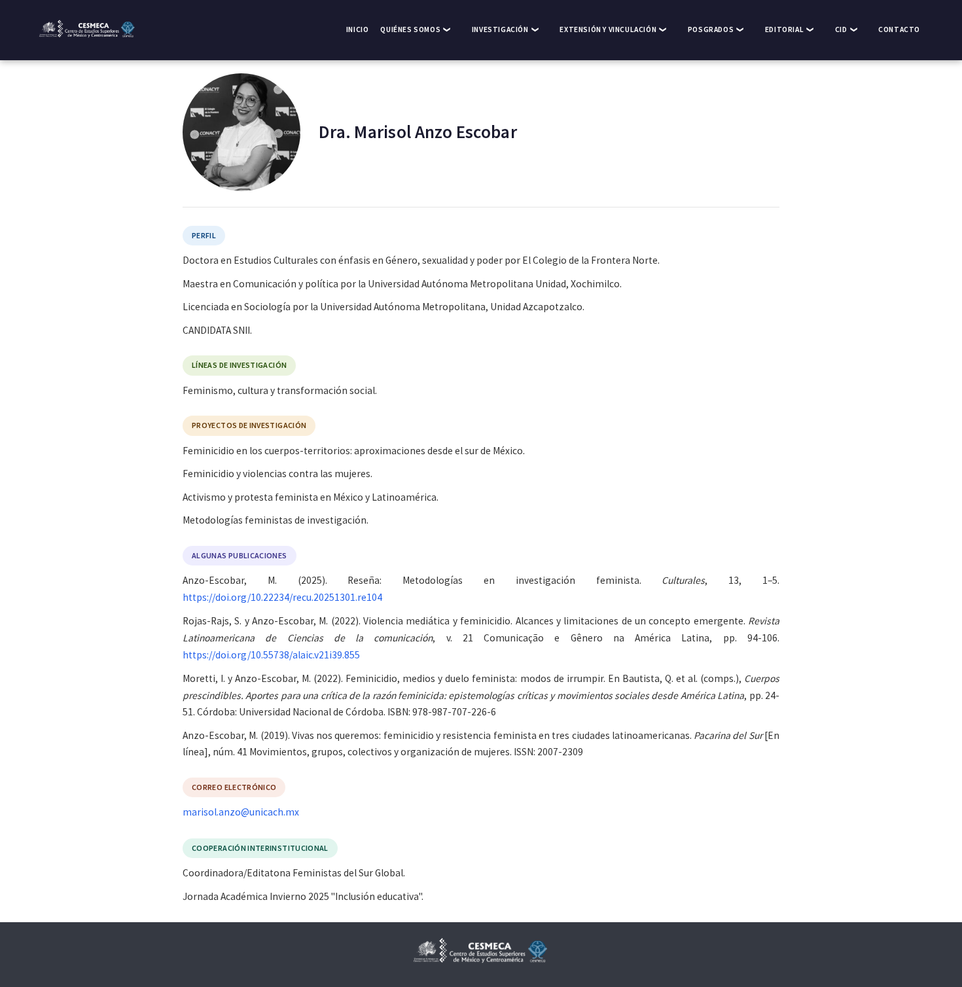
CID (841, 29)
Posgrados (711, 29)
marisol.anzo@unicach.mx (241, 812)
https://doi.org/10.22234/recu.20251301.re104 (282, 597)
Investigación (500, 29)
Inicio (357, 29)
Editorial (784, 29)
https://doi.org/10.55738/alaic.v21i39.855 (271, 655)
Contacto (899, 29)
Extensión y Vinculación (608, 29)
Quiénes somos (410, 29)
